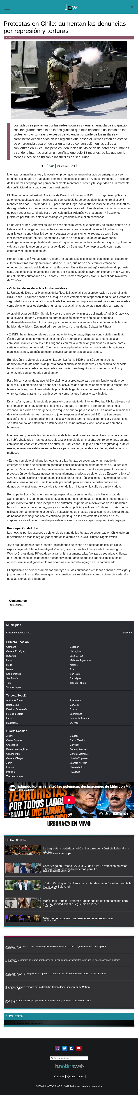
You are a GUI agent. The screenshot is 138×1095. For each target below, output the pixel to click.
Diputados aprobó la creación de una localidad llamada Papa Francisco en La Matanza (48, 987)
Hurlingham (76, 651)
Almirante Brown (14, 700)
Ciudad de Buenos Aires (18, 632)
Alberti (9, 736)
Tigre (9, 683)
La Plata (127, 632)
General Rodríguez (16, 651)
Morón (9, 669)
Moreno (74, 665)
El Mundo (10, 38)
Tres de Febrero (78, 683)
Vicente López (13, 687)
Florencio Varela (14, 714)
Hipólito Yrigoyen (79, 758)
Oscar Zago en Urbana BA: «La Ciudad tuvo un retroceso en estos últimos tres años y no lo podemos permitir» (85, 867)
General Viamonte (79, 754)
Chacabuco (12, 745)
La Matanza (76, 714)
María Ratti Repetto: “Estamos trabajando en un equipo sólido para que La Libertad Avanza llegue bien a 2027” (85, 902)
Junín (9, 763)
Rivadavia (75, 772)
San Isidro (75, 674)
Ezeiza (73, 709)
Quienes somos (75, 1076)
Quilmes (74, 723)
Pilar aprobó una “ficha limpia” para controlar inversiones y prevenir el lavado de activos (48, 1000)
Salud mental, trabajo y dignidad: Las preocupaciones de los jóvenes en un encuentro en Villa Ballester (55, 973)
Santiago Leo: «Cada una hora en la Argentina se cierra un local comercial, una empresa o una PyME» (55, 946)
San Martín (12, 678)
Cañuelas (75, 705)
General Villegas (14, 758)
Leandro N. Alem (78, 763)
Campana (11, 647)
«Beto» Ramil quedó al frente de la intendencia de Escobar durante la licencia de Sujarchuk (87, 885)
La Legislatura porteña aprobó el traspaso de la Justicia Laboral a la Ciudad (86, 850)
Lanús (9, 718)
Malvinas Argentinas (80, 660)
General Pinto (13, 754)
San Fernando (13, 674)
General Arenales (79, 749)
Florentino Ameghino (16, 749)
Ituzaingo (11, 656)
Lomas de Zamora (79, 718)
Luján (9, 660)
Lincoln (10, 767)
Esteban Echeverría (16, 709)
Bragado (74, 736)
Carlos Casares (14, 740)
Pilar (72, 669)
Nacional (47, 920)
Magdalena (12, 723)
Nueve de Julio (77, 767)
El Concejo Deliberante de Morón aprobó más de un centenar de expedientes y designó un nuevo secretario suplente (62, 960)
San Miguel (76, 678)
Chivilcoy (74, 745)
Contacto (59, 1076)
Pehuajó (10, 772)
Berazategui (12, 705)
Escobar (74, 647)
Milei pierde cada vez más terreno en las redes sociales (78, 918)
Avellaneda (75, 700)
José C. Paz (76, 656)
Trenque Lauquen (15, 776)
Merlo (9, 665)
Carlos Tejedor (77, 740)
